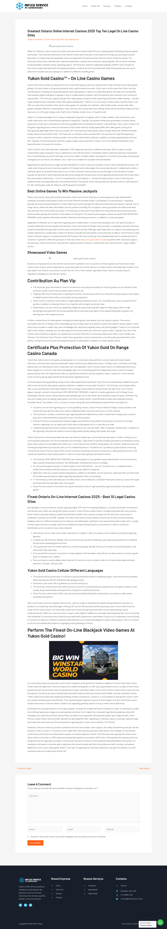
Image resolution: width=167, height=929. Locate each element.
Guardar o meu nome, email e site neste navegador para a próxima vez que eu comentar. (68, 836)
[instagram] (143, 5)
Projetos (117, 6)
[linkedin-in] (148, 5)
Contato (128, 6)
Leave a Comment (35, 39)
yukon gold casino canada (96, 239)
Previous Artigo (23, 768)
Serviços (106, 6)
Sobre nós (95, 6)
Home (84, 6)
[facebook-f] (138, 5)
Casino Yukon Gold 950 (54, 39)
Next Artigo (145, 768)
